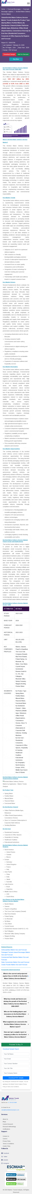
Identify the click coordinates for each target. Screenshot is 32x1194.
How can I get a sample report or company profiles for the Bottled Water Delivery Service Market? (15, 1034)
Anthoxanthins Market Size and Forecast (14, 950)
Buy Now (16, 59)
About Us (5, 1119)
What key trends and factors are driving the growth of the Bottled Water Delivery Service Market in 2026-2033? (15, 1002)
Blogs (4, 1121)
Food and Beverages (14, 9)
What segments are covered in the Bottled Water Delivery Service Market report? (15, 1024)
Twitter (5, 1156)
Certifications (6, 1129)
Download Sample (9, 54)
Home (3, 9)
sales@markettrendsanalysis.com (10, 1110)
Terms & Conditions (8, 1143)
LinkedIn (5, 1160)
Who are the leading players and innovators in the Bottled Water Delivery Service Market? (15, 1014)
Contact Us (6, 1136)
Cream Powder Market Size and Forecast (14, 964)
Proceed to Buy (15, 1044)
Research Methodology (9, 1126)
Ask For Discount (23, 54)
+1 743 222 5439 (12, 1102)
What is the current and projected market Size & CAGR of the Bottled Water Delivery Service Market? (15, 976)
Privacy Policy (6, 1141)
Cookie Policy (6, 1146)
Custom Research (8, 1124)
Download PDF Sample (16, 1078)
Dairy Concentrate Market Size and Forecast (15, 962)
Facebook (6, 1153)
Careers (5, 1138)
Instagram (6, 1163)
